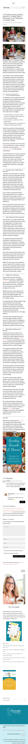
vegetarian (6, 281)
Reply (22, 489)
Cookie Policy (15, 730)
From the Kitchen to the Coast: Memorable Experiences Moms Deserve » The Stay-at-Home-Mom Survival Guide (13, 510)
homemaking (18, 22)
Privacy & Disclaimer (7, 730)
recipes (21, 420)
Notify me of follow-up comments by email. (13, 550)
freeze (10, 408)
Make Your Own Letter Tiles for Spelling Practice (13, 661)
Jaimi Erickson (7, 22)
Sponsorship (22, 730)
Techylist (8, 480)
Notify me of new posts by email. (11, 553)
